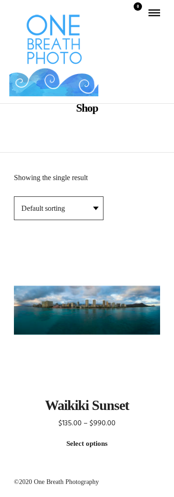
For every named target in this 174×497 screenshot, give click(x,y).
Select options (87, 443)
